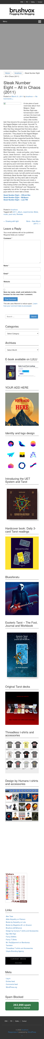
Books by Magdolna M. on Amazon (19, 925)
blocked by (24, 1006)
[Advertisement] (22, 47)
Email (6, 273)
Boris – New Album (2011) (33, 222)
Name (6, 265)
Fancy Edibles (11, 936)
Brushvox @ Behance (14, 928)
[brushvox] (22, 11)
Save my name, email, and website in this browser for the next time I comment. (20, 293)
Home (7, 73)
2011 (15, 212)
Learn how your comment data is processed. (20, 304)
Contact (40, 2)
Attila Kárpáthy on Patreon (15, 919)
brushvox (18, 73)
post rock (12, 214)
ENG (21, 2)
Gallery (33, 2)
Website (7, 281)
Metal (36, 212)
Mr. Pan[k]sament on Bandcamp (18, 942)
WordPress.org (11, 987)
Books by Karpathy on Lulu (16, 922)
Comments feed (12, 984)
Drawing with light (11, 221)
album (20, 212)
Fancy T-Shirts (11, 939)
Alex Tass (9, 916)
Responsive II (13, 1032)
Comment (8, 238)
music (6, 214)
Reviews (20, 214)
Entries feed (10, 981)
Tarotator (9, 945)
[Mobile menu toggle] (39, 21)
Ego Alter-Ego (11, 934)
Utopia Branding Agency (15, 951)
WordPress (32, 1032)
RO (27, 2)
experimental (28, 212)
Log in (8, 978)
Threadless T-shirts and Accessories (19, 948)
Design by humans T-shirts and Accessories (22, 931)
